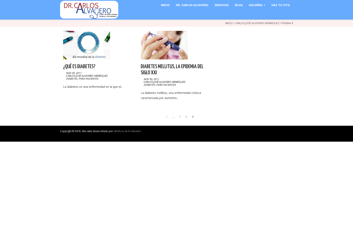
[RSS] (292, 132)
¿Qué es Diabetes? (79, 66)
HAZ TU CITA (280, 5)
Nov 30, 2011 (74, 73)
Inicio (229, 23)
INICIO (165, 5)
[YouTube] (270, 132)
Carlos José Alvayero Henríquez (257, 23)
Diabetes (71, 78)
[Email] (288, 132)
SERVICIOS (221, 5)
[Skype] (275, 132)
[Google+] (283, 132)
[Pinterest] (279, 132)
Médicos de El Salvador (127, 131)
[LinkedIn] (266, 132)
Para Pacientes (88, 78)
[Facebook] (258, 132)
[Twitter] (262, 132)
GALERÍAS (256, 5)
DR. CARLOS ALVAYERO (192, 5)
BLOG (239, 5)
